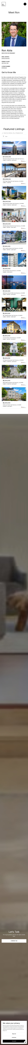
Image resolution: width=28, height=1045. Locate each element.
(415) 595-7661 (5, 63)
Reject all (14, 1033)
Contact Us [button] (14, 940)
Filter (6, 136)
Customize (14, 1037)
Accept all (14, 1041)
